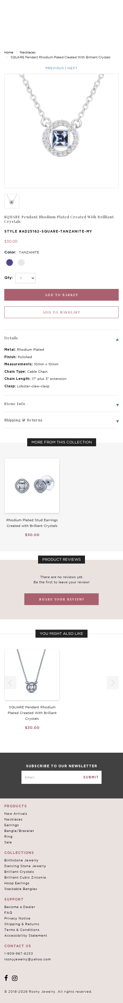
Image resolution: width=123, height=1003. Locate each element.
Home (8, 52)
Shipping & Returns (21, 924)
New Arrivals (15, 813)
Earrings (11, 825)
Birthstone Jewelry (21, 860)
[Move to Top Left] (46, 995)
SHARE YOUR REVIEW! (61, 599)
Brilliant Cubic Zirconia (25, 877)
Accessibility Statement (25, 935)
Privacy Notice (17, 918)
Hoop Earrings (16, 883)
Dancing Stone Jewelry (25, 866)
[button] (113, 682)
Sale (8, 842)
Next (73, 68)
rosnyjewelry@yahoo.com (27, 959)
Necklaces (27, 52)
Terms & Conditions (21, 929)
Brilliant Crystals (19, 871)
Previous (54, 68)
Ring (8, 836)
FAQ (8, 912)
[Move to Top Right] (49, 995)
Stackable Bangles (20, 889)
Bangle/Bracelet (19, 830)
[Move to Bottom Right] (49, 998)
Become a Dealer (19, 907)
